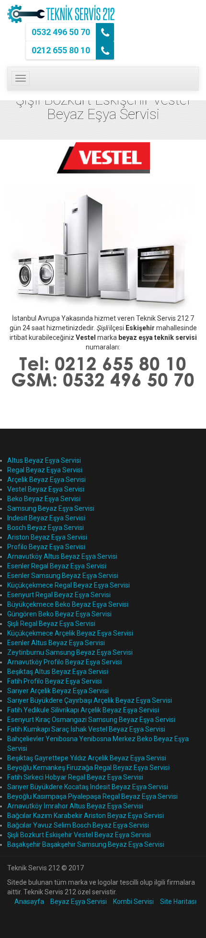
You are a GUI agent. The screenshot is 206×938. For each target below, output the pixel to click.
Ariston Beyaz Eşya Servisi (47, 537)
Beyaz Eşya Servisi (78, 901)
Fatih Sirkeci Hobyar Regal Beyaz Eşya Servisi (75, 777)
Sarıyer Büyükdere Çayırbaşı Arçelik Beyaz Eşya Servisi (89, 700)
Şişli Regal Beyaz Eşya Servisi (51, 623)
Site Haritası (178, 901)
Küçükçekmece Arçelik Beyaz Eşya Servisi (70, 633)
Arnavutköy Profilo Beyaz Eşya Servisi (64, 662)
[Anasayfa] (61, 14)
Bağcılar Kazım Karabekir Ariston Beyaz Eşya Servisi (85, 815)
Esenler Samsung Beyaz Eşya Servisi (62, 575)
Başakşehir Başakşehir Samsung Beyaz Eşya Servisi (85, 844)
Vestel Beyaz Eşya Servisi (45, 489)
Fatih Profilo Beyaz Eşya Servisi (54, 681)
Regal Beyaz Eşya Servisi (44, 470)
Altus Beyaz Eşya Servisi (44, 460)
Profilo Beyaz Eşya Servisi (46, 547)
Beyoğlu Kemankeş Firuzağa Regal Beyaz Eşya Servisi (88, 767)
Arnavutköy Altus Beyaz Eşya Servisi (62, 556)
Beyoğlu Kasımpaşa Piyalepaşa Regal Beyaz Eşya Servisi (92, 796)
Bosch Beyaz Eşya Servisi (45, 527)
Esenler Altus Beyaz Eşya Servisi (56, 643)
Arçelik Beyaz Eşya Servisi (46, 479)
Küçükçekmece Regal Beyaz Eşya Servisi (68, 585)
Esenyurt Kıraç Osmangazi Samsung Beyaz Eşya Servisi (91, 719)
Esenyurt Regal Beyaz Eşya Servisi (59, 595)
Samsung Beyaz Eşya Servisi (50, 508)
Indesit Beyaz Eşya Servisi (46, 518)
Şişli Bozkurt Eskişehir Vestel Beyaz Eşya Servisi (79, 835)
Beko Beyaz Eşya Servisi (43, 499)
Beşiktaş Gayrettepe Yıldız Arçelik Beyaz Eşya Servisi (86, 758)
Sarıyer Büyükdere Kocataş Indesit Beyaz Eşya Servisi (87, 787)
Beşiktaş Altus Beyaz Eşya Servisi (57, 671)
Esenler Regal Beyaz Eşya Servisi (56, 566)
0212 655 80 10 (62, 50)
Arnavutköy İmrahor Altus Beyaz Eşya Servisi (75, 806)
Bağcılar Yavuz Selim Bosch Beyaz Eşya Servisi (78, 825)
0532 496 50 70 (62, 32)
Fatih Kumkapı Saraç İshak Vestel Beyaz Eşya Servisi (86, 729)
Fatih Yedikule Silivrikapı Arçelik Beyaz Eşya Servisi (83, 710)
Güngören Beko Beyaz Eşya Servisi (59, 614)
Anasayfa (29, 901)
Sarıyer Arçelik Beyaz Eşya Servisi (58, 691)
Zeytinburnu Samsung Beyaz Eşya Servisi (70, 652)
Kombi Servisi (133, 901)
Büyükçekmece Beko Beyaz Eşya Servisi (67, 604)
